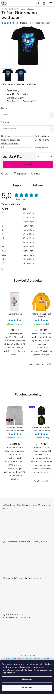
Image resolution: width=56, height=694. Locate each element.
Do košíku (28, 164)
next (53, 312)
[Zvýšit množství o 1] (51, 156)
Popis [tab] (17, 185)
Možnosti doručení (9, 143)
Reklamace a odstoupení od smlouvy (23, 658)
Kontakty (46, 658)
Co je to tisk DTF (27, 655)
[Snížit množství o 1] (38, 156)
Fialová (39, 364)
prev (3, 312)
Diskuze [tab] (37, 185)
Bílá (31, 364)
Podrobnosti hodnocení (40, 22)
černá (36, 481)
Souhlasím (27, 687)
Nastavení (27, 679)
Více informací (8, 672)
